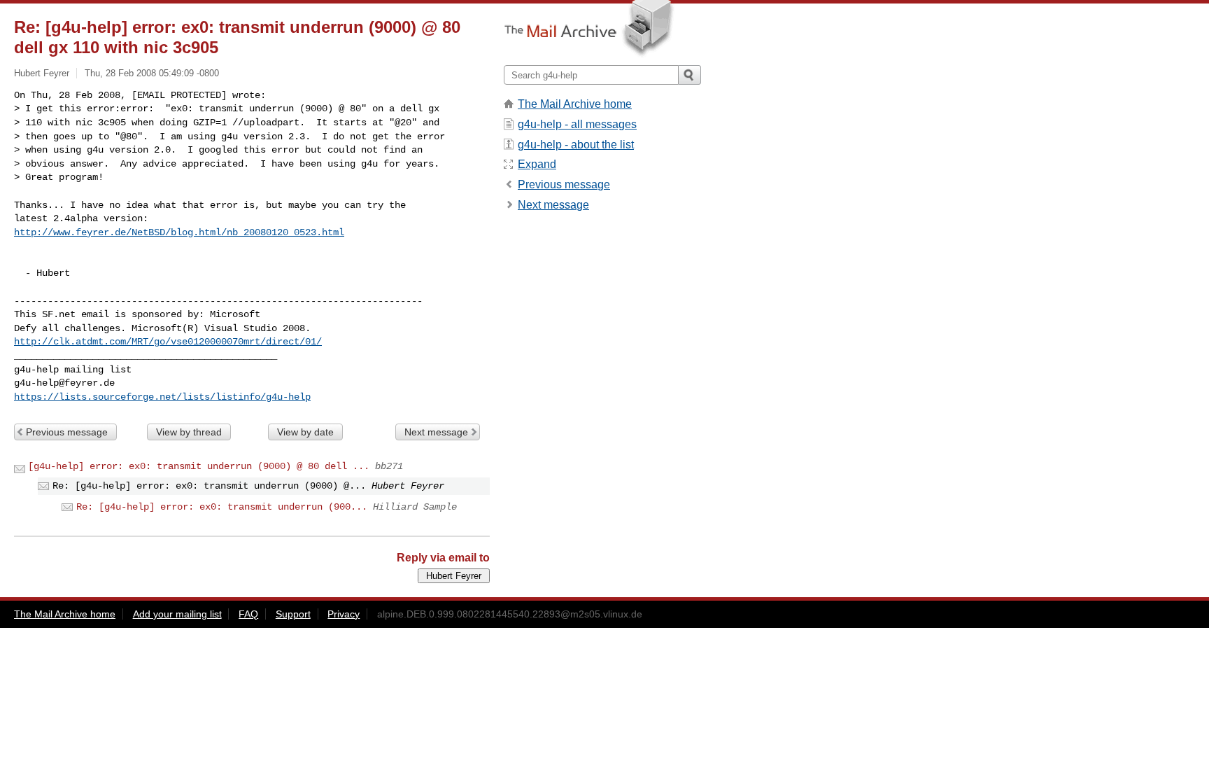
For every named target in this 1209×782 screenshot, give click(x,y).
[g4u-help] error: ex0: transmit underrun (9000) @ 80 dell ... (198, 466)
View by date (305, 432)
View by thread (189, 432)
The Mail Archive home (575, 104)
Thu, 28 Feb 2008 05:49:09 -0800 (152, 73)
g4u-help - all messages (577, 124)
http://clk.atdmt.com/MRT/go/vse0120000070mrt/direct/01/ (168, 341)
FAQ (248, 614)
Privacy (343, 614)
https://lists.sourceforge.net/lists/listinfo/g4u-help (162, 397)
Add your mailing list (177, 614)
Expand (537, 164)
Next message (436, 432)
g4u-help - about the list (576, 145)
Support (293, 614)
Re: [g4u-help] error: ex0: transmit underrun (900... (221, 506)
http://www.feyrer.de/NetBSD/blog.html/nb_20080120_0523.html (179, 232)
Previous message (67, 432)
